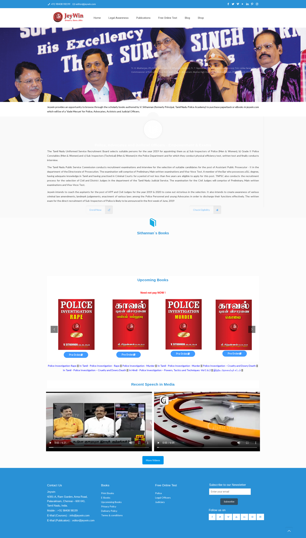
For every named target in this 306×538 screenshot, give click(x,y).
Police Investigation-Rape (62, 365)
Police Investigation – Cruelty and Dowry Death (229, 365)
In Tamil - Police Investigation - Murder (178, 365)
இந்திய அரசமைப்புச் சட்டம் (227, 370)
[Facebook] (228, 3)
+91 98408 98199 (60, 4)
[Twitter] (233, 3)
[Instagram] (257, 3)
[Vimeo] (238, 3)
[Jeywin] (68, 17)
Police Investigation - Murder (138, 365)
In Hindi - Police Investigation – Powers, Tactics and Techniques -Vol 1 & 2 (170, 370)
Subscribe (229, 501)
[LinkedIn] (247, 3)
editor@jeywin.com (86, 4)
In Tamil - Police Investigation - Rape (99, 365)
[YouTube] (243, 3)
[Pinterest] (252, 3)
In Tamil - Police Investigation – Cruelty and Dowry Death (94, 370)
